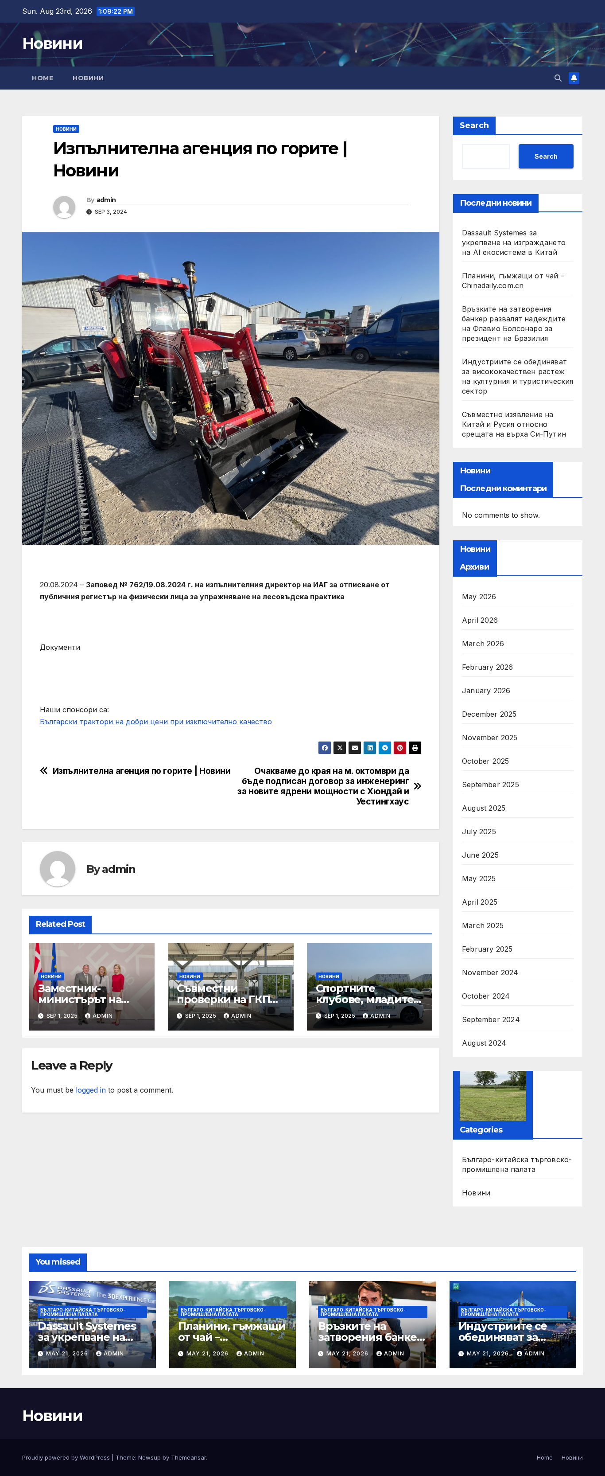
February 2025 (487, 949)
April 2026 (480, 620)
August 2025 (483, 808)
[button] (558, 78)
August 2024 (484, 1043)
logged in (91, 1090)
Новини (52, 43)
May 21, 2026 (68, 1353)
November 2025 (490, 737)
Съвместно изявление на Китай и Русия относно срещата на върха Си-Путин (514, 424)
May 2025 (479, 878)
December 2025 (489, 714)
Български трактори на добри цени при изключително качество (156, 721)
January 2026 (486, 690)
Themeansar (188, 1457)
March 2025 (483, 925)
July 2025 (479, 831)
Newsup (149, 1457)
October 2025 (485, 761)
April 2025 (479, 902)
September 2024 (491, 1019)
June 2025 (480, 855)
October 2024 (486, 996)
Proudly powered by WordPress (67, 1457)
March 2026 (483, 643)
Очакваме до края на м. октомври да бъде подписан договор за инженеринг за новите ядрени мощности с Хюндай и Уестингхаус (323, 786)
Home (42, 78)
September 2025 (490, 784)
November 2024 (490, 972)
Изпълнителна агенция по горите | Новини (142, 771)
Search (474, 125)
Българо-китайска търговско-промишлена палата (517, 1164)
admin (106, 200)
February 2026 (487, 667)
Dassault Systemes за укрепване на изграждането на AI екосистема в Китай (514, 242)
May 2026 (479, 596)
